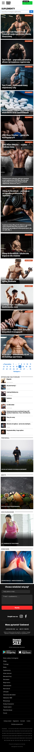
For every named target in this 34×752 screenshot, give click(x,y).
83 (12, 738)
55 (28, 733)
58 (2, 735)
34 (25, 731)
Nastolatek (6, 688)
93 (28, 738)
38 (31, 731)
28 (15, 731)
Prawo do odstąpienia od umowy (17, 744)
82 (10, 738)
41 (6, 733)
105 (22, 740)
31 (20, 731)
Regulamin (16, 721)
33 (23, 731)
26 (21, 369)
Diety (4, 667)
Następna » (16, 371)
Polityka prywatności (17, 724)
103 (18, 740)
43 (9, 733)
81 (9, 738)
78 (4, 738)
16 (16, 366)
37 (29, 731)
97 (6, 740)
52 (23, 733)
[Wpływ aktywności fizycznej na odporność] (17, 456)
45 (12, 733)
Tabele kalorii (7, 707)
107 (27, 740)
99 (9, 740)
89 (21, 738)
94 (29, 738)
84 (13, 738)
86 (17, 738)
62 (9, 735)
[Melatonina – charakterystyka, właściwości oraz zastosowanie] (17, 103)
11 (30, 364)
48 (17, 733)
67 (17, 735)
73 (26, 735)
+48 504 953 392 (10, 629)
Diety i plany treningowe (10, 658)
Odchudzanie (7, 685)
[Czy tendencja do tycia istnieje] (17, 530)
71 (23, 735)
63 (10, 735)
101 (13, 740)
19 (26, 366)
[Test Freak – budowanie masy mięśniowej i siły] (17, 77)
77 (2, 738)
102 (16, 740)
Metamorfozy (7, 676)
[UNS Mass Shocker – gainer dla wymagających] (17, 128)
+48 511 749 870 (24, 629)
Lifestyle (6, 692)
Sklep (4, 661)
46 (13, 733)
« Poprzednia (7, 364)
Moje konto (6, 682)
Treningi (5, 664)
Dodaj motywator (8, 704)
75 (30, 369)
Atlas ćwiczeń (7, 673)
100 (11, 740)
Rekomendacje (7, 710)
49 (18, 733)
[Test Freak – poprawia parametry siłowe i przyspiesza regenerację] (17, 52)
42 (7, 733)
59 (4, 735)
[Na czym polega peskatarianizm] (17, 493)
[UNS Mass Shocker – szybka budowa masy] (17, 158)
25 (17, 369)
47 (15, 733)
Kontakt (22, 721)
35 (26, 731)
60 (6, 735)
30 (18, 731)
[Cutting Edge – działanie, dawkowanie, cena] (17, 297)
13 (7, 366)
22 (7, 369)
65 (13, 735)
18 (23, 366)
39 (2, 733)
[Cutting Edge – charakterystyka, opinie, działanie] (17, 271)
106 (25, 740)
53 (25, 733)
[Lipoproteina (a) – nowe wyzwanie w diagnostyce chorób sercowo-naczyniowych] (17, 567)
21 (3, 369)
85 (15, 738)
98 (7, 740)
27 (24, 369)
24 (14, 369)
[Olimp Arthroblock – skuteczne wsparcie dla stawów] (17, 245)
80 (7, 738)
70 (21, 735)
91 (25, 738)
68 (18, 735)
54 (26, 733)
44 (10, 733)
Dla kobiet (6, 679)
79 (6, 738)
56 (29, 733)
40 (4, 733)
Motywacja (6, 701)
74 (28, 735)
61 (7, 735)
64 (12, 735)
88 (20, 738)
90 (23, 738)
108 (29, 740)
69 (20, 735)
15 (13, 366)
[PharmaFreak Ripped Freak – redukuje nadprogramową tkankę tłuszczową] (17, 26)
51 (21, 733)
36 (28, 731)
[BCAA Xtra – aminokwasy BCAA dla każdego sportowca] (17, 347)
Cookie (28, 721)
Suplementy (7, 670)
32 (21, 731)
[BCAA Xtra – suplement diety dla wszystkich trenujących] (17, 322)
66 (15, 735)
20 (30, 366)
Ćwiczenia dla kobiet (9, 695)
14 (10, 366)
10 (27, 364)
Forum (5, 713)
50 (20, 733)
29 (17, 731)
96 (4, 740)
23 (10, 369)
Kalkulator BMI (7, 698)
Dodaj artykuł (7, 721)
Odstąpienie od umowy (17, 746)
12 (4, 366)
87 (18, 738)
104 (20, 740)
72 (25, 735)
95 (31, 738)
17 (20, 366)
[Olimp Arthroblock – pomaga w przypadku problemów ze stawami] (17, 204)
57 (31, 733)
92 (26, 738)
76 (31, 735)
